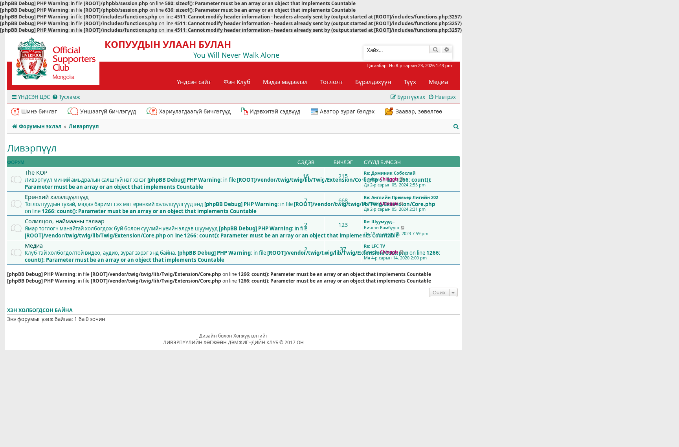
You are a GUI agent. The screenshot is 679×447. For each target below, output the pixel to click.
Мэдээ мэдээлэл (285, 82)
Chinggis (389, 179)
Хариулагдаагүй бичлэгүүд (195, 111)
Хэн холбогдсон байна (40, 310)
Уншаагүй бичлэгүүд (108, 111)
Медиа (438, 82)
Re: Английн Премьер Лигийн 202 (401, 197)
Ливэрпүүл (32, 147)
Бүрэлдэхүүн (373, 82)
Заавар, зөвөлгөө (419, 111)
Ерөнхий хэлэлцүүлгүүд (56, 197)
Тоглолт (331, 82)
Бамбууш (389, 227)
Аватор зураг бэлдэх (347, 111)
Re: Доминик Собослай (390, 173)
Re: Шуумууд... (379, 221)
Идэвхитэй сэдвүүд (275, 111)
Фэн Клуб (237, 82)
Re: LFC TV (374, 246)
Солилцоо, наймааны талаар (65, 221)
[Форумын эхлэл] (62, 61)
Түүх (410, 82)
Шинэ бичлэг (39, 111)
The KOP (36, 172)
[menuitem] (66, 97)
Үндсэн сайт (194, 82)
